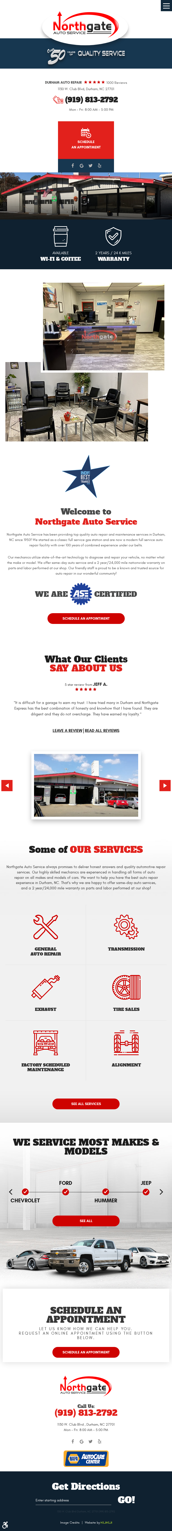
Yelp (99, 165)
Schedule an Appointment (86, 618)
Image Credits (70, 1522)
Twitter (90, 165)
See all (86, 1221)
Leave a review (67, 730)
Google (81, 165)
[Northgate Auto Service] (86, 24)
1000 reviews (116, 83)
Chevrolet (25, 1200)
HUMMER (106, 1200)
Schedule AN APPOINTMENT (86, 144)
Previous (7, 785)
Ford (65, 1183)
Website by (93, 1522)
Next (165, 785)
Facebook (72, 165)
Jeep (146, 1183)
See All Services (86, 1104)
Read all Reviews (102, 730)
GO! (126, 1500)
